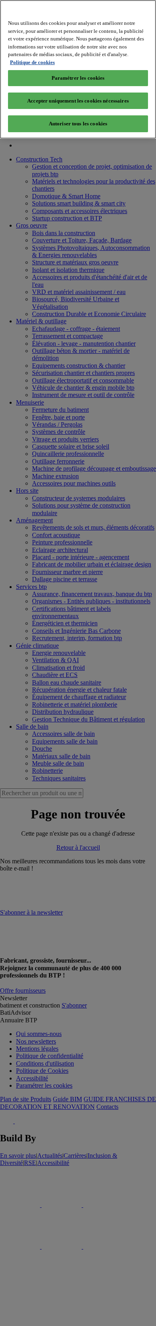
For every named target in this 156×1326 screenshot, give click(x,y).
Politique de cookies (32, 62)
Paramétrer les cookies (78, 78)
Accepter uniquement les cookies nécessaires (78, 101)
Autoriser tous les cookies (78, 124)
